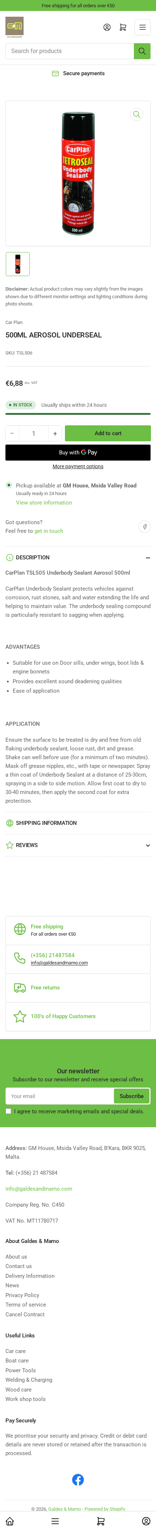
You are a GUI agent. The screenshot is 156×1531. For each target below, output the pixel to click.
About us (16, 1256)
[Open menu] (143, 27)
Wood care (18, 1389)
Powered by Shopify (105, 1509)
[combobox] (78, 51)
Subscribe (132, 1096)
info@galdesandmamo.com (59, 962)
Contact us (18, 1266)
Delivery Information (29, 1276)
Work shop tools (25, 1399)
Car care (15, 1351)
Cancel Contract (25, 1314)
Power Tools (20, 1370)
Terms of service (25, 1304)
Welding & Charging (28, 1380)
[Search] (142, 51)
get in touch (48, 531)
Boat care (17, 1360)
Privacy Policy (22, 1295)
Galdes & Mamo (64, 1509)
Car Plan (13, 322)
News (12, 1285)
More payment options (78, 466)
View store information (44, 502)
